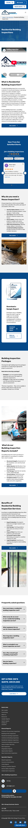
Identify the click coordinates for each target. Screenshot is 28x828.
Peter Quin (12, 164)
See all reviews (9, 158)
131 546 (8, 2)
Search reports (19, 6)
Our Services (10, 17)
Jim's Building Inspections (14, 152)
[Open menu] (25, 12)
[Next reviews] (25, 173)
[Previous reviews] (3, 173)
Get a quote (20, 2)
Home (3, 17)
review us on (18, 158)
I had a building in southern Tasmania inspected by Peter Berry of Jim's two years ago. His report (14, 174)
